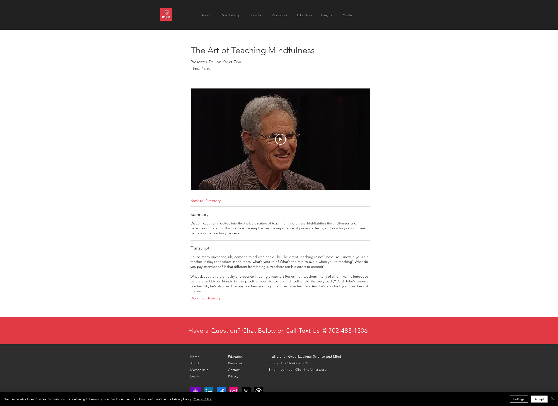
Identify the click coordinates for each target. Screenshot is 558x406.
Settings (518, 399)
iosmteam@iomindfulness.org (303, 369)
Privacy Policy (202, 399)
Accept (539, 399)
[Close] (552, 399)
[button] (282, 15)
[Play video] (280, 139)
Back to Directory (206, 200)
